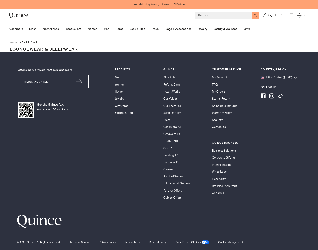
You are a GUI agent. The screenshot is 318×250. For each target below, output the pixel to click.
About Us (169, 77)
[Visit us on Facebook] (263, 96)
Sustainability (172, 112)
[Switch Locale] (299, 15)
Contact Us (219, 126)
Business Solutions (224, 150)
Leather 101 (170, 141)
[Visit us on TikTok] (280, 96)
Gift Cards (121, 105)
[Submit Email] (79, 81)
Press (166, 120)
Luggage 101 (171, 162)
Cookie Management (230, 242)
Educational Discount (177, 183)
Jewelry (119, 98)
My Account (219, 77)
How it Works (171, 91)
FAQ (215, 84)
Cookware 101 (172, 134)
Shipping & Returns (224, 105)
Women (120, 84)
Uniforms (218, 193)
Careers (168, 169)
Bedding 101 (170, 155)
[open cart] (291, 15)
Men (117, 77)
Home (119, 91)
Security (217, 120)
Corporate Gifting (223, 157)
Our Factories (172, 105)
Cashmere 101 (172, 126)
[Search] (255, 15)
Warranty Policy (222, 112)
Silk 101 (167, 148)
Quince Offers (172, 197)
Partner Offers (124, 112)
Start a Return (221, 98)
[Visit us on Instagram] (271, 96)
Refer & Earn (171, 84)
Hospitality (219, 178)
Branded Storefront (224, 186)
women (14, 42)
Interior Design (221, 164)
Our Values (170, 98)
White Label (219, 171)
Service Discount (174, 176)
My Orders (218, 91)
